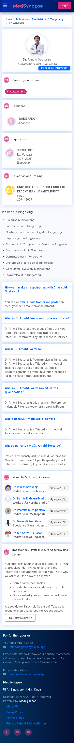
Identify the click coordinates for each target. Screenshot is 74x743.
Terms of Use (15, 717)
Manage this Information (54, 68)
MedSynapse (27, 701)
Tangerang (56, 19)
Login (64, 5)
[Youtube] (28, 732)
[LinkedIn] (17, 732)
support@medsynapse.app (27, 647)
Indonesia (22, 19)
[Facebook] (6, 732)
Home (8, 19)
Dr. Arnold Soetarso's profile (41, 302)
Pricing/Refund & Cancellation (26, 723)
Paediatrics (39, 19)
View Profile (59, 488)
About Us (12, 706)
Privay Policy (14, 712)
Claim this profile (22, 617)
